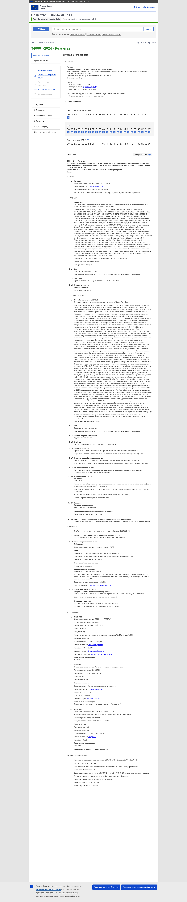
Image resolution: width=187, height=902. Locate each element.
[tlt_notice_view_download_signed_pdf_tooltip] (68, 117)
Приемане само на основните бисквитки (139, 887)
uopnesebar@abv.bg (90, 87)
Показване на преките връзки (47, 76)
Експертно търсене (94, 34)
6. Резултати (39, 121)
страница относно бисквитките (48, 889)
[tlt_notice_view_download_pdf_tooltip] (68, 132)
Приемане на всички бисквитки (106, 887)
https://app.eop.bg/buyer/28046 (101, 654)
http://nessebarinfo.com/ (95, 651)
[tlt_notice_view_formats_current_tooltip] (149, 155)
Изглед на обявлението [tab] (41, 55)
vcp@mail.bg (92, 737)
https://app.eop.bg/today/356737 (100, 585)
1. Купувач (38, 105)
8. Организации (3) (41, 127)
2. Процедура (39, 110)
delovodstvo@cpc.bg (95, 689)
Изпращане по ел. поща (47, 90)
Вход (138, 7)
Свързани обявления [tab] (40, 61)
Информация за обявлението (46, 132)
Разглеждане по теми (110, 34)
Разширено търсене (77, 34)
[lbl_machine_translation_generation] (88, 140)
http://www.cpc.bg (93, 699)
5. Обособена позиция (43, 116)
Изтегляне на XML (45, 70)
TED (32, 42)
